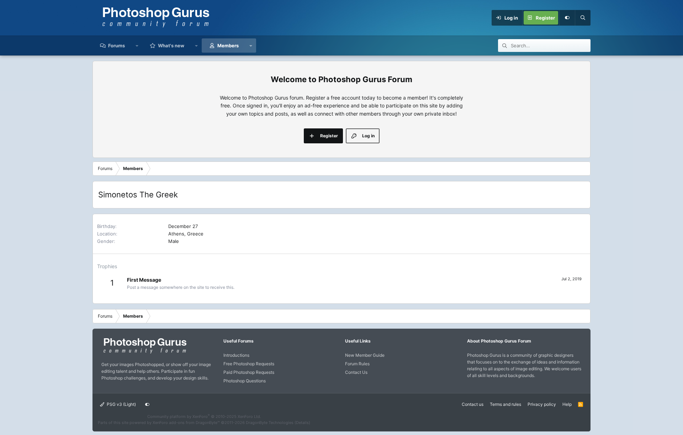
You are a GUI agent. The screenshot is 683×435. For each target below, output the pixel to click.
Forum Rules (357, 363)
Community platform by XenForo (204, 416)
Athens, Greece (185, 234)
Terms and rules (505, 404)
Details (302, 422)
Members (228, 45)
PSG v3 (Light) (121, 404)
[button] (137, 45)
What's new (171, 45)
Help (567, 404)
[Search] (583, 18)
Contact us (472, 404)
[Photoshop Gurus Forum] (144, 353)
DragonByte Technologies (269, 422)
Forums (116, 45)
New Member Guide (365, 355)
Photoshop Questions (244, 380)
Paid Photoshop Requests (248, 372)
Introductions (236, 355)
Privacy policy (542, 404)
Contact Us (356, 372)
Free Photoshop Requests (248, 363)
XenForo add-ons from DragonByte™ (186, 422)
